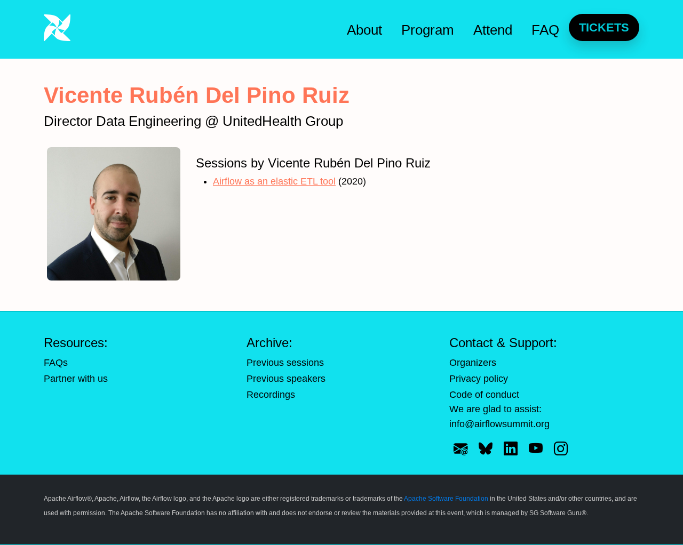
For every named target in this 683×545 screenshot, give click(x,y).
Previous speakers (286, 378)
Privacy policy (478, 378)
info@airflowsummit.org (499, 424)
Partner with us (76, 378)
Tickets (604, 27)
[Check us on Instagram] (561, 448)
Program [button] (427, 30)
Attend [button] (492, 30)
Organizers (472, 362)
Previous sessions (285, 362)
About (364, 30)
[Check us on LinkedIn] (511, 448)
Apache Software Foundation (446, 498)
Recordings (271, 394)
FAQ (545, 30)
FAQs (56, 362)
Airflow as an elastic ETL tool (274, 181)
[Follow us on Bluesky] (486, 448)
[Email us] (460, 448)
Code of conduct (484, 394)
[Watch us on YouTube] (536, 448)
